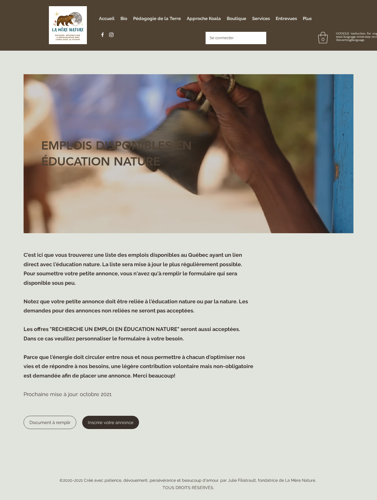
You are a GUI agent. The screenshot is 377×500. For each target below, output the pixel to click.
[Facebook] (102, 35)
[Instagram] (111, 35)
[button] (323, 37)
